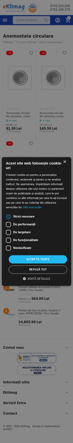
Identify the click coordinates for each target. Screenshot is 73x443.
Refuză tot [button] (38, 269)
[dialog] (36, 221)
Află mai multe (32, 207)
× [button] (64, 161)
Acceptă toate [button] (37, 259)
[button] (36, 279)
